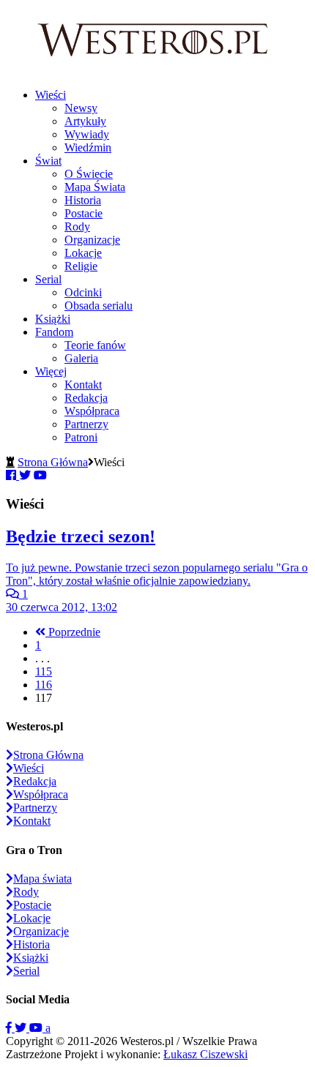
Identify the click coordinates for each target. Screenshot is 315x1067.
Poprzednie (72, 632)
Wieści (50, 95)
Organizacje (92, 239)
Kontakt (83, 384)
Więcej (51, 371)
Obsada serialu (98, 305)
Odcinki (83, 292)
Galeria (81, 358)
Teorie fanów (95, 345)
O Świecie (88, 174)
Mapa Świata (94, 187)
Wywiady (86, 134)
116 (43, 684)
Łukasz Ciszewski (205, 1054)
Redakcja (86, 398)
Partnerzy (86, 424)
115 (43, 671)
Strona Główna (53, 462)
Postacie (83, 213)
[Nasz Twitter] (22, 1028)
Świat (48, 160)
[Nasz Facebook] (10, 1028)
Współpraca (91, 411)
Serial (48, 279)
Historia (82, 200)
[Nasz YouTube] (37, 1028)
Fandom (54, 332)
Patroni (80, 437)
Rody (77, 226)
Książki (52, 318)
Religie (80, 266)
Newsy (80, 108)
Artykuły (85, 121)
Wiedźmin (87, 147)
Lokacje (83, 253)
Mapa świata (42, 878)
